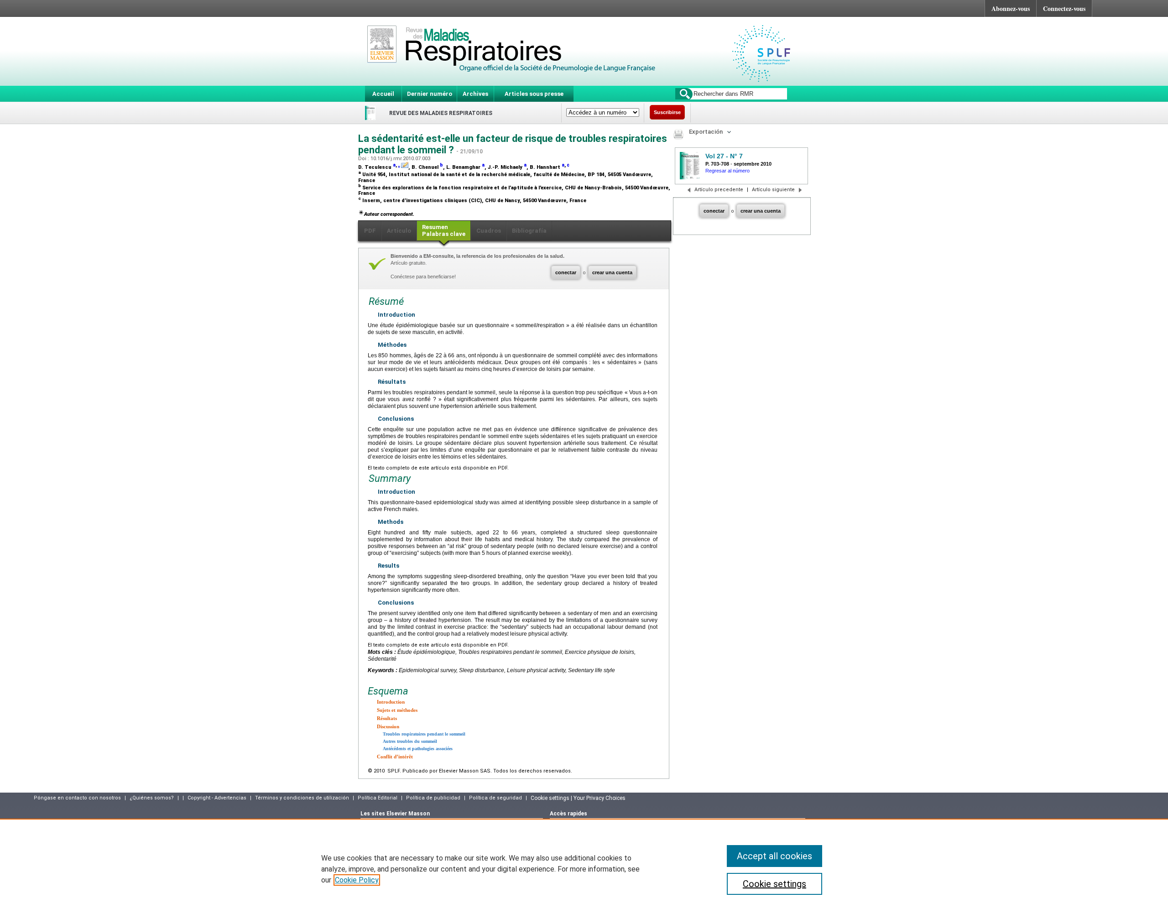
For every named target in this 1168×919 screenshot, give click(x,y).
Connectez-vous (1064, 8)
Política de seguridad (495, 798)
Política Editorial (377, 798)
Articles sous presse (534, 93)
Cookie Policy (357, 880)
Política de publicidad (433, 798)
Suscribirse (667, 112)
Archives (475, 93)
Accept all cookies (774, 856)
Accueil (383, 93)
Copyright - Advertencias (217, 798)
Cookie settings (774, 883)
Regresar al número (727, 170)
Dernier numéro (429, 93)
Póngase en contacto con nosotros (77, 798)
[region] (584, 869)
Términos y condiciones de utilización (302, 798)
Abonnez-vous (1010, 8)
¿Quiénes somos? (152, 798)
